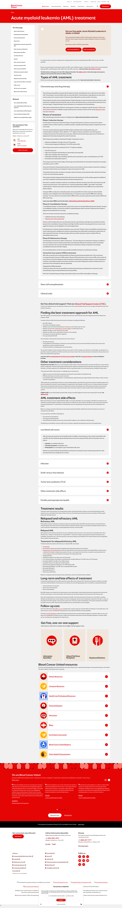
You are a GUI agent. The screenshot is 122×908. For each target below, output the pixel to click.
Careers (98, 1)
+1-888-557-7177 (84, 840)
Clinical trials (17, 41)
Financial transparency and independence (56, 862)
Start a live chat (22, 150)
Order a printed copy (89, 49)
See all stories (68, 815)
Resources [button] (65, 6)
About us (69, 1)
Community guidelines (19, 868)
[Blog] (83, 864)
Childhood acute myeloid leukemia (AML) (23, 117)
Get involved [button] (81, 6)
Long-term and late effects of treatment (22, 81)
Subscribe (17, 836)
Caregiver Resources (56, 686)
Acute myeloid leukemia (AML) (20, 102)
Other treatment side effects (20, 68)
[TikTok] (83, 860)
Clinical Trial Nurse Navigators (73, 657)
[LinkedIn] (79, 860)
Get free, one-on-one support (20, 88)
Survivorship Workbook (50, 613)
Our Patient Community (58, 735)
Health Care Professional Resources (62, 696)
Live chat (47, 844)
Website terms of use (19, 862)
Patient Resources (55, 676)
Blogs (51, 725)
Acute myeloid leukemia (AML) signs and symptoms (22, 106)
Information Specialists (47, 657)
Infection (16, 59)
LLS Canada (15, 871)
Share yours (15, 780)
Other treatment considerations (21, 49)
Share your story (54, 815)
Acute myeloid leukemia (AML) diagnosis (22, 111)
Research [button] (73, 6)
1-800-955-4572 (21, 141)
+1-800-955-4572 (52, 838)
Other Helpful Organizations (59, 754)
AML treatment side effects (20, 52)
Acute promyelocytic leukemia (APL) (21, 114)
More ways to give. (83, 846)
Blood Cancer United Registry (60, 744)
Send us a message (21, 145)
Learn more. (81, 824)
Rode (81, 795)
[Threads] (79, 864)
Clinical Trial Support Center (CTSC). (90, 304)
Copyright (16, 859)
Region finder (93, 1)
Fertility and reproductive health (21, 72)
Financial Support (55, 706)
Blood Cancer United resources (20, 91)
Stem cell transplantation (19, 37)
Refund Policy (49, 865)
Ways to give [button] (89, 6)
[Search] (97, 6)
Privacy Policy (49, 853)
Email (54, 844)
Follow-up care (17, 85)
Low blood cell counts (18, 55)
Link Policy (49, 859)
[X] (87, 856)
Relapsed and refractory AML (20, 78)
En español (104, 1)
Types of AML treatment (19, 31)
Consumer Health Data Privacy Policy (23, 856)
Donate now (105, 6)
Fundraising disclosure (19, 865)
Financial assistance (77, 1)
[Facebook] (79, 856)
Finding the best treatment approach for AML (22, 45)
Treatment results (18, 75)
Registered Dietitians (97, 658)
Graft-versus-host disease (19, 62)
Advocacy (86, 1)
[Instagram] (83, 856)
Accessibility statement (52, 868)
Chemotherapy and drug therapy (21, 34)
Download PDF (73, 49)
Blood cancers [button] (45, 6)
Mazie (47, 795)
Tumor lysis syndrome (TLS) (20, 65)
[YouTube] (87, 860)
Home (12, 12)
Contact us (15, 853)
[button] (109, 780)
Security (48, 856)
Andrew (15, 801)
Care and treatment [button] (56, 6)
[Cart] (108, 2)
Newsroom (53, 715)
